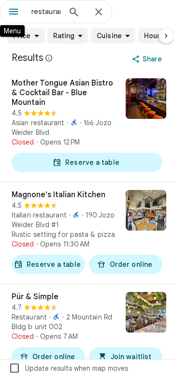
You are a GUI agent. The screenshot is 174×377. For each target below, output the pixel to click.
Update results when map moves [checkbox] (68, 368)
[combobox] (45, 11)
